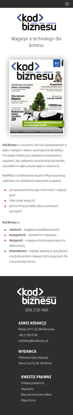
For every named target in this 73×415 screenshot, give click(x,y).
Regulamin (27, 389)
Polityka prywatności (32, 383)
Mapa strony (28, 400)
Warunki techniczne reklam (36, 394)
